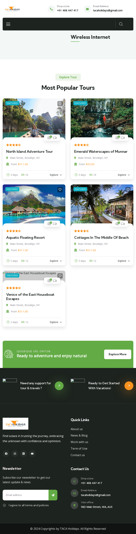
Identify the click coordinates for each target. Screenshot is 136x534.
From (14, 164)
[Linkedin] (23, 453)
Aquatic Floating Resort (25, 237)
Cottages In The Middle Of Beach (101, 237)
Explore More (118, 354)
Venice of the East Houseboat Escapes (30, 296)
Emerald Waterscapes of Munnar (100, 151)
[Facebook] (6, 453)
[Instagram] (14, 453)
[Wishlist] (60, 103)
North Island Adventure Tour (29, 151)
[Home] (12, 8)
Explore (54, 174)
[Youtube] (32, 453)
